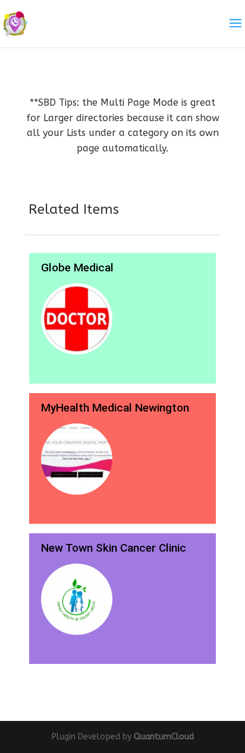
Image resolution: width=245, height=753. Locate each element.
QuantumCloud (164, 737)
